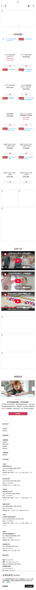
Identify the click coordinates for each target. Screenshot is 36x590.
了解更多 (8, 582)
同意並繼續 (29, 586)
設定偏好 (5, 586)
